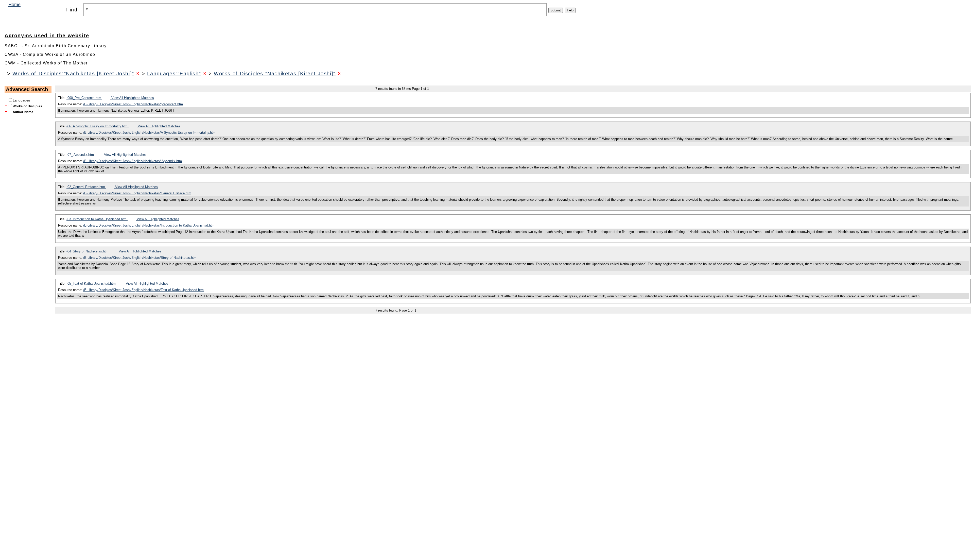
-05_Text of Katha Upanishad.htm (91, 283)
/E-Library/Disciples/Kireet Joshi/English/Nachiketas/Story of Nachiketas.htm (140, 258)
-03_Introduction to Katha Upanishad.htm (97, 219)
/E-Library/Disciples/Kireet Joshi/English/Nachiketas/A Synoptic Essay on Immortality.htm (149, 132)
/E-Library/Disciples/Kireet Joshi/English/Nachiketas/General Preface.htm (137, 193)
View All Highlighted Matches (132, 98)
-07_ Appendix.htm (80, 155)
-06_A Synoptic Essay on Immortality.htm (97, 126)
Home (14, 4)
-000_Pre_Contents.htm (84, 98)
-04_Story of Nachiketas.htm (88, 251)
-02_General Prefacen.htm (86, 187)
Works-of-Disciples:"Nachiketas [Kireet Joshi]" (73, 73)
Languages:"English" (174, 73)
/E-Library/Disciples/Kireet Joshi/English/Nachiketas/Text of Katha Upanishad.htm (143, 290)
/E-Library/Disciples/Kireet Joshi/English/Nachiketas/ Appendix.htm (132, 161)
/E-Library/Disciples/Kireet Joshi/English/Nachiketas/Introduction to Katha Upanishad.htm (149, 225)
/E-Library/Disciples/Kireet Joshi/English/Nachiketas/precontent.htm (133, 104)
